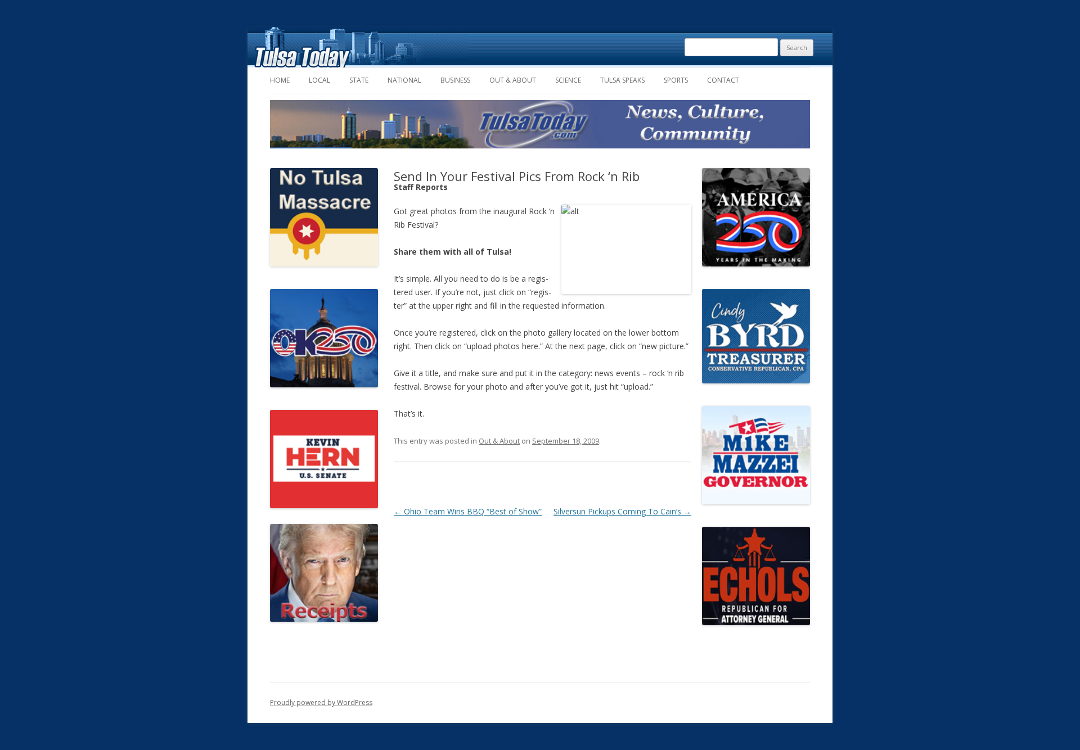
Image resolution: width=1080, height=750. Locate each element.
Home (280, 80)
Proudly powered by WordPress (321, 702)
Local (319, 80)
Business (455, 80)
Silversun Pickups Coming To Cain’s (622, 511)
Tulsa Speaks (622, 80)
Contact (723, 80)
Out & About (512, 80)
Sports (676, 80)
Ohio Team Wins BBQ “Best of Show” (468, 511)
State (358, 80)
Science (568, 80)
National (404, 80)
